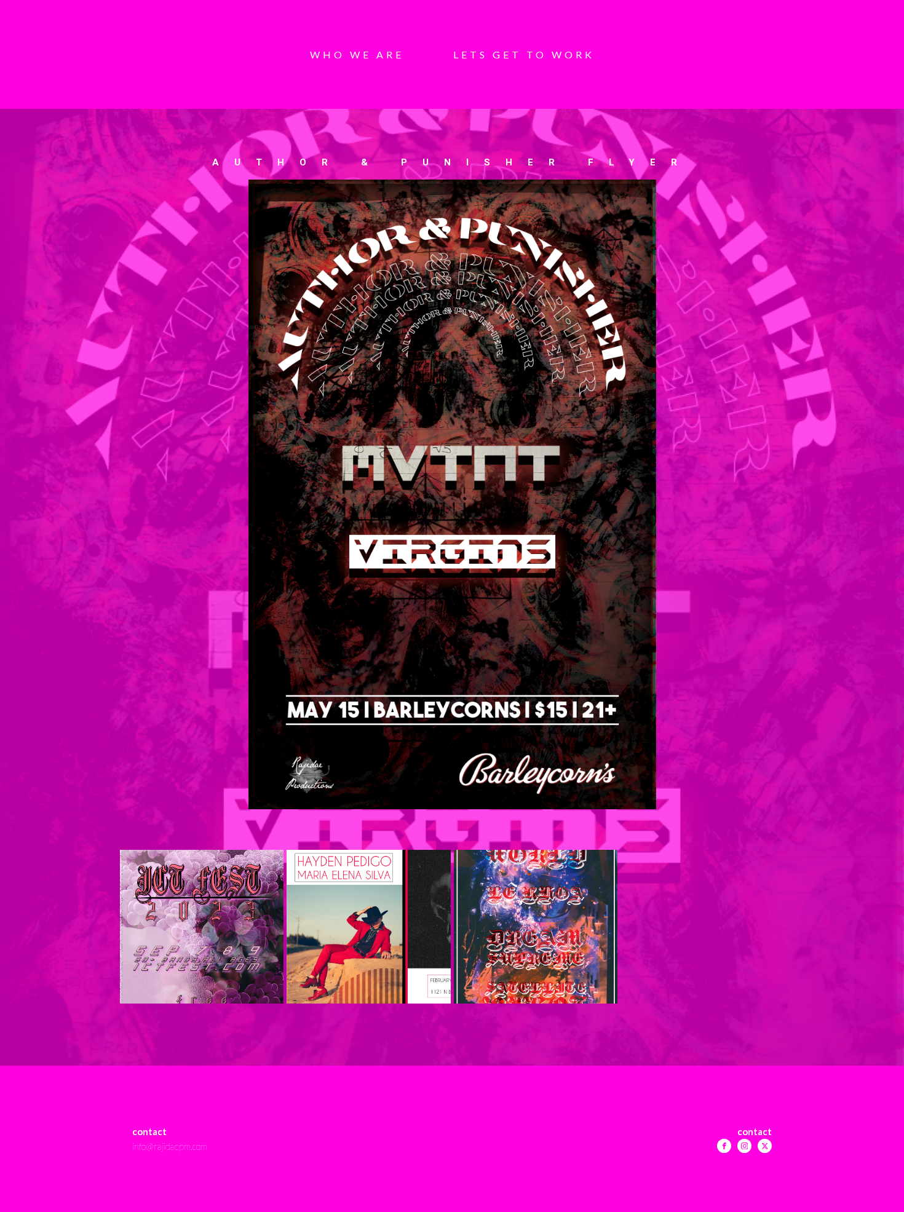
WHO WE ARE (357, 54)
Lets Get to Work (524, 54)
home (452, 1131)
